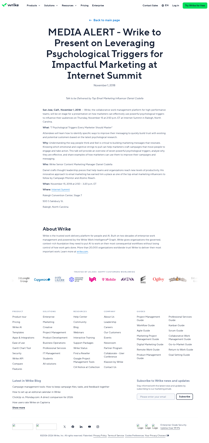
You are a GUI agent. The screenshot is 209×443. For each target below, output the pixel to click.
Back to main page (106, 20)
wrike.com (82, 251)
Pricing (84, 5)
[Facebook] (72, 426)
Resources (67, 5)
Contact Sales (150, 5)
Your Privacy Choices (155, 435)
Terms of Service (116, 435)
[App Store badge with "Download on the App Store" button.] (22, 427)
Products (32, 5)
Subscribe (184, 396)
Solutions (49, 5)
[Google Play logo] (46, 427)
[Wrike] (11, 5)
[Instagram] (97, 426)
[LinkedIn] (81, 426)
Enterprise (98, 5)
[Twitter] (64, 426)
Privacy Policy (100, 435)
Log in (175, 5)
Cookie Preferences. (134, 435)
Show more (18, 407)
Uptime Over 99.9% (170, 428)
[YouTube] (89, 426)
